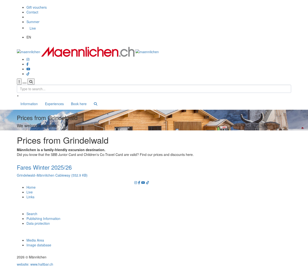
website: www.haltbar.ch (35, 264)
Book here (79, 103)
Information (29, 103)
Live (33, 28)
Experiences (54, 103)
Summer (32, 21)
